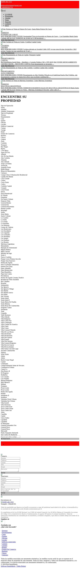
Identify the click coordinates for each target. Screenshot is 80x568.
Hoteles (4, 547)
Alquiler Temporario (7, 111)
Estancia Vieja (5, 201)
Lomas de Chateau (7, 227)
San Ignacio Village (7, 289)
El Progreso (5, 373)
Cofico (3, 184)
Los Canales (5, 377)
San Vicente (5, 296)
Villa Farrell (5, 403)
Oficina (3, 122)
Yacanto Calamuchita (8, 350)
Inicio (7, 25)
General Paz (5, 205)
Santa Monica (5, 304)
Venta (7, 20)
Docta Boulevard (6, 193)
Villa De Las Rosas (7, 332)
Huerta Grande (6, 208)
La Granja (4, 221)
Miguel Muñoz (6, 250)
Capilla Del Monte (7, 177)
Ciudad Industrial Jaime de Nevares (12, 365)
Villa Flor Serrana (6, 341)
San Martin (4, 291)
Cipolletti (4, 420)
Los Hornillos (5, 236)
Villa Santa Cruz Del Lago (9, 349)
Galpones (5, 555)
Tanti (2, 311)
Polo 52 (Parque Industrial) (10, 264)
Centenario (4, 364)
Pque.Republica (6, 272)
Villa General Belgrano (8, 343)
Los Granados (5, 235)
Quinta (3, 121)
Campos (4, 544)
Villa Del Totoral (6, 337)
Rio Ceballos (5, 281)
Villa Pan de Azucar (7, 345)
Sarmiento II (5, 395)
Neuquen (4, 145)
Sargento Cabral (6, 307)
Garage (3, 130)
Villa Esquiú (5, 339)
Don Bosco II (5, 371)
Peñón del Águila (6, 263)
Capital (3, 362)
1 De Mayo (4, 150)
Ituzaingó (4, 210)
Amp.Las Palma (6, 164)
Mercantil (4, 431)
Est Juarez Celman (7, 199)
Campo (3, 128)
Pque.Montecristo (6, 270)
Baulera (3, 135)
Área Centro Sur (6, 410)
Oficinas (4, 538)
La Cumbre (4, 218)
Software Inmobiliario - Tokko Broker (13, 566)
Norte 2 (3, 255)
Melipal (3, 384)
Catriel (3, 416)
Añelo (3, 356)
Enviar (3, 473)
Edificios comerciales (9, 542)
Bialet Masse (5, 169)
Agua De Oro (5, 152)
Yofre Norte (5, 354)
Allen (2, 412)
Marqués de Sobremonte (9, 248)
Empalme (4, 197)
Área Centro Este (6, 407)
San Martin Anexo (7, 293)
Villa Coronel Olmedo (8, 330)
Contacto (8, 24)
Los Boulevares (6, 229)
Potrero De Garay (6, 266)
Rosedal (3, 283)
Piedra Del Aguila (7, 392)
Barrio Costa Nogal (7, 360)
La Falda (4, 220)
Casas (4, 534)
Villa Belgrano (5, 319)
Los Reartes (5, 242)
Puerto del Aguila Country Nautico (12, 278)
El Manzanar (5, 423)
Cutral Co (4, 369)
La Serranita (5, 223)
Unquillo (4, 313)
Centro (3, 180)
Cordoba (4, 143)
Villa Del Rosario (6, 336)
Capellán (4, 414)
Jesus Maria (5, 214)
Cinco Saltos (5, 418)
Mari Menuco (5, 382)
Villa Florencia (6, 405)
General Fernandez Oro (8, 425)
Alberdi (3, 154)
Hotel (2, 132)
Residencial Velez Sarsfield (10, 279)
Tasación (8, 22)
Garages (4, 546)
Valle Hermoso (6, 315)
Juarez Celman (6, 216)
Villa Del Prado (6, 334)
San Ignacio (5, 287)
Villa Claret (4, 326)
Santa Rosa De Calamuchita (10, 306)
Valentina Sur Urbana (8, 401)
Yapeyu (3, 352)
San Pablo (4, 294)
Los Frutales (5, 378)
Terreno (3, 115)
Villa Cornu (5, 328)
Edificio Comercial (7, 126)
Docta (3, 192)
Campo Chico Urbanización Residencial (14, 175)
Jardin (3, 212)
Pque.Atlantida (6, 268)
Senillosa (4, 397)
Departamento (5, 117)
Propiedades (9, 16)
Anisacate (4, 165)
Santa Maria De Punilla (8, 302)
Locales (3, 124)
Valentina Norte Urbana (8, 399)
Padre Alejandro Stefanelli (9, 433)
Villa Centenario (6, 322)
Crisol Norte (5, 190)
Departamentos (7, 532)
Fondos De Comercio (9, 549)
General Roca (5, 427)
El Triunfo (4, 195)
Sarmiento (4, 309)
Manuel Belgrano (6, 380)
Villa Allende (5, 317)
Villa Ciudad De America (9, 324)
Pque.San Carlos (6, 274)
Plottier (3, 393)
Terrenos (5, 531)
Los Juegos (4, 238)
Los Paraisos (5, 240)
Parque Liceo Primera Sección (11, 259)
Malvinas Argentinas (7, 244)
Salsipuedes (5, 285)
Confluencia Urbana (7, 367)
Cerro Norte (5, 182)
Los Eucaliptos (6, 231)
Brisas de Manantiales (8, 171)
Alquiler (7, 18)
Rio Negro (4, 147)
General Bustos (6, 203)
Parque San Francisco (8, 261)
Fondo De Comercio (7, 134)
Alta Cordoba (5, 158)
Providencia (5, 276)
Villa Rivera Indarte (7, 347)
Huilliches (4, 375)
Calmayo (4, 173)
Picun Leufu (5, 388)
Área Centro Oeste (7, 408)
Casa (2, 119)
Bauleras (5, 551)
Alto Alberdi (5, 162)
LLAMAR (8, 14)
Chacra (3, 137)
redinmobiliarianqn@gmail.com (11, 5)
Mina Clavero (5, 251)
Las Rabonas (5, 225)
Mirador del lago (6, 253)
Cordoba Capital (6, 186)
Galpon (3, 139)
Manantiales (5, 246)
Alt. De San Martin (7, 156)
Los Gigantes (5, 233)
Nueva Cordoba (6, 257)
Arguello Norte (6, 167)
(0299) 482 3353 (8, 502)
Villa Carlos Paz (6, 321)
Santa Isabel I (5, 300)
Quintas (4, 536)
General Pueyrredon (7, 207)
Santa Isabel (5, 298)
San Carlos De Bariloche (9, 435)
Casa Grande (5, 178)
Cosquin (3, 188)
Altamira (4, 160)
